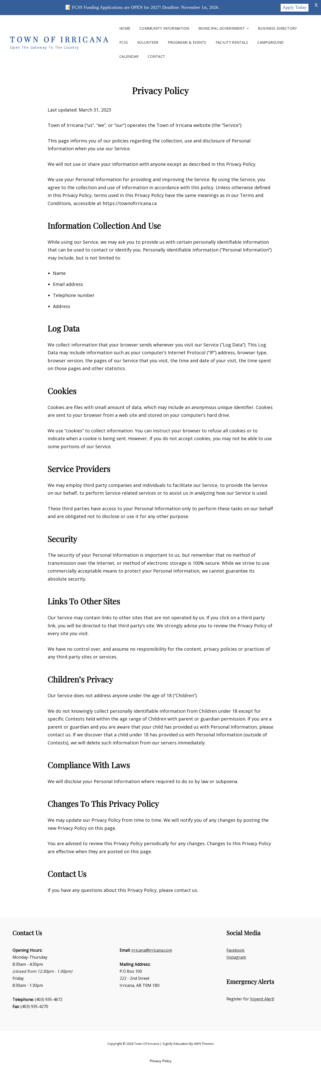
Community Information (164, 28)
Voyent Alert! (262, 999)
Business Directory (277, 28)
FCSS (123, 42)
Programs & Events (187, 42)
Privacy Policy (161, 1061)
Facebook (235, 950)
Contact (156, 56)
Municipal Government (221, 28)
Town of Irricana (60, 39)
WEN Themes (204, 1043)
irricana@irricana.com (151, 950)
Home (124, 28)
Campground (270, 42)
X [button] (316, 5)
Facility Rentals (232, 42)
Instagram (236, 957)
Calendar (128, 56)
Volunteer (147, 42)
